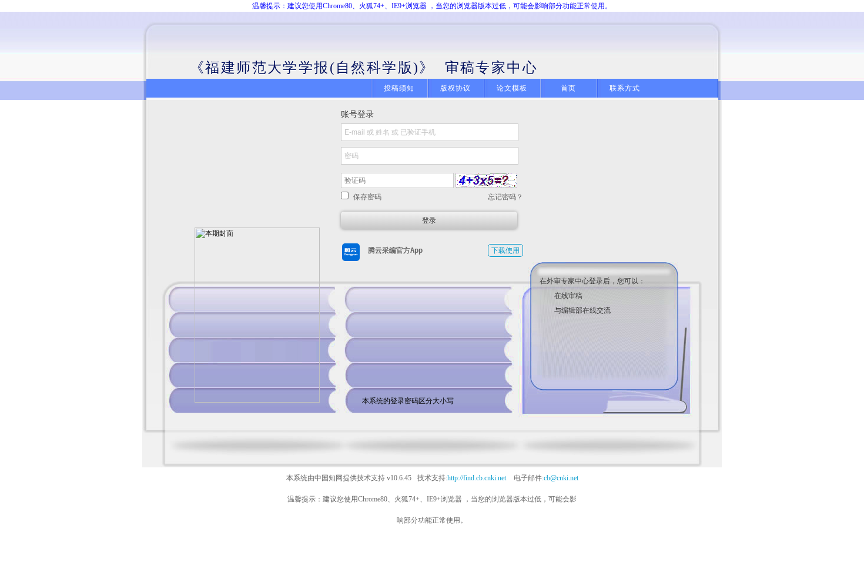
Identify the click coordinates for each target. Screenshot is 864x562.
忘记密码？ (505, 197)
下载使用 (505, 250)
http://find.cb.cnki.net (476, 478)
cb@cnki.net (561, 478)
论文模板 (512, 88)
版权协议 (455, 88)
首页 (568, 88)
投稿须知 (399, 88)
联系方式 (625, 88)
